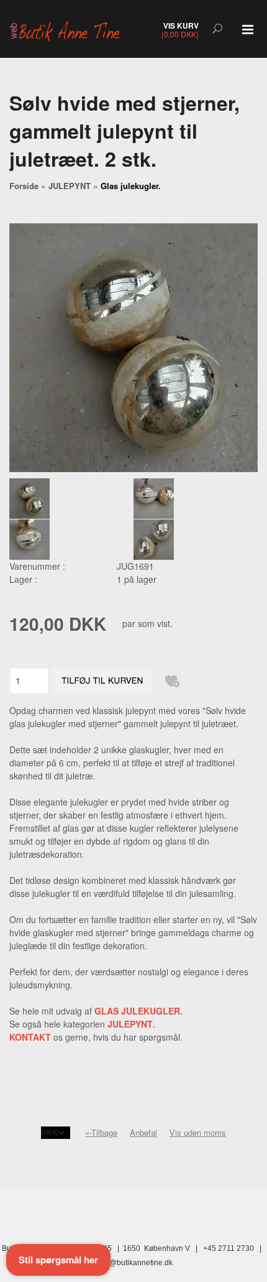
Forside (23, 186)
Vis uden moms (198, 1132)
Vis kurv (181, 25)
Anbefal (143, 1132)
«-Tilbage (101, 1132)
